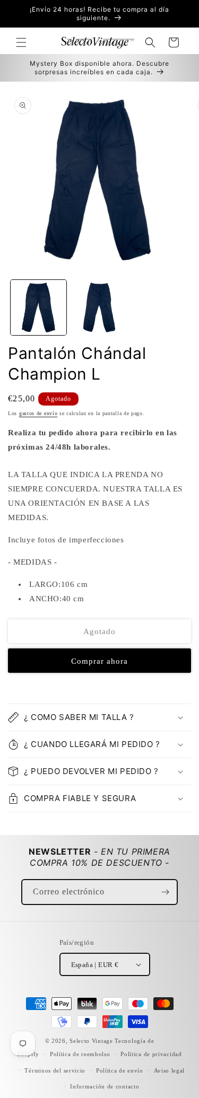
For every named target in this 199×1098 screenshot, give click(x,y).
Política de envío (119, 1070)
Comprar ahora (99, 661)
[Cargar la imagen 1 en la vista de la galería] (38, 308)
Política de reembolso (80, 1054)
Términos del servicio (54, 1070)
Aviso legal (169, 1070)
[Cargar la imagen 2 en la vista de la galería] (99, 308)
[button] (21, 42)
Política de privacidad (150, 1054)
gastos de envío (38, 413)
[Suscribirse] (165, 892)
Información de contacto (104, 1086)
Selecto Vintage (92, 1041)
